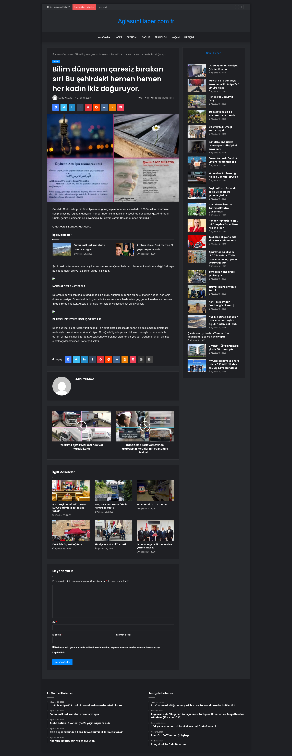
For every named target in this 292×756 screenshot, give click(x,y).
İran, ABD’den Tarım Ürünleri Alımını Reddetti (112, 506)
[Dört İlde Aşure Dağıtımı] (71, 530)
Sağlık (146, 37)
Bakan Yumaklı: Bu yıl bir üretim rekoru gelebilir (223, 160)
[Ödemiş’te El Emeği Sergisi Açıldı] (197, 131)
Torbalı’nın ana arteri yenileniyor (222, 273)
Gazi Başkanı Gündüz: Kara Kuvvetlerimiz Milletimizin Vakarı (69, 508)
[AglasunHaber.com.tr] (146, 21)
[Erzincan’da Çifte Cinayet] (155, 490)
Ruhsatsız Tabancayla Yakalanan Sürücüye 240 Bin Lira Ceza (224, 84)
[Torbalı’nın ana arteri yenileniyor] (197, 276)
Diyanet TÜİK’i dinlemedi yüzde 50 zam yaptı (224, 347)
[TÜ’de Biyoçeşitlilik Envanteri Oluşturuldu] (197, 116)
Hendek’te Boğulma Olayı (111, 7)
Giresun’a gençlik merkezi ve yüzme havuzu (154, 546)
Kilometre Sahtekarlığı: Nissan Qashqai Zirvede (223, 175)
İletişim (189, 37)
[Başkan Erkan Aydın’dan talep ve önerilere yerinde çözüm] (197, 193)
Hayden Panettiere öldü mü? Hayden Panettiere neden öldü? (223, 224)
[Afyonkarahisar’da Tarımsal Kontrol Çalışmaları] (197, 209)
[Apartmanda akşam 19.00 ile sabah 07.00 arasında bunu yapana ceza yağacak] (197, 256)
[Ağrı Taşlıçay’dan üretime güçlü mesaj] (197, 306)
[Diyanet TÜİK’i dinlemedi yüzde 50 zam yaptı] (197, 350)
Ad (54, 622)
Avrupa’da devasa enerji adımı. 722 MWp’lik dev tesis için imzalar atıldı (224, 364)
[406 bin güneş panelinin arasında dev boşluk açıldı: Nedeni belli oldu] (197, 321)
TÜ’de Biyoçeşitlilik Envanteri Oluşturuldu (222, 113)
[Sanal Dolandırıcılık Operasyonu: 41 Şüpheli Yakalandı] (197, 146)
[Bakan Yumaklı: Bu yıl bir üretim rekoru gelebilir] (197, 163)
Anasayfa (104, 37)
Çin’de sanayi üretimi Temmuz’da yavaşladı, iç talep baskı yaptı (208, 334)
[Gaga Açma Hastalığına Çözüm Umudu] (197, 70)
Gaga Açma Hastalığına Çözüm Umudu (223, 67)
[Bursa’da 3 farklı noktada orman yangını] (62, 249)
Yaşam (176, 37)
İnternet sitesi (123, 634)
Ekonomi (132, 37)
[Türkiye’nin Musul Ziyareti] (113, 530)
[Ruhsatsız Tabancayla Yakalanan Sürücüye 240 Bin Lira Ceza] (197, 85)
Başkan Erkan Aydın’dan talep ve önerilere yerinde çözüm (223, 192)
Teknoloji (161, 37)
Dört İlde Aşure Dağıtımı (67, 544)
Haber (118, 37)
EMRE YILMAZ (65, 98)
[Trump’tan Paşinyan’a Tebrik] (197, 291)
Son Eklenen (213, 53)
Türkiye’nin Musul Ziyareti (110, 544)
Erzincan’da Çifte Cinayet (152, 504)
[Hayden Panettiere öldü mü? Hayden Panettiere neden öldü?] (197, 225)
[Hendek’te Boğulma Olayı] (197, 101)
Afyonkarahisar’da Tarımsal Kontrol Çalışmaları (220, 208)
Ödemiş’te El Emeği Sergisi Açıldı (220, 128)
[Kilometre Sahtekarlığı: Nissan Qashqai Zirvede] (197, 178)
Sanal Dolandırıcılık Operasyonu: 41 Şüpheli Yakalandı (223, 145)
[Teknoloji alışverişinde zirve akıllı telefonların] (197, 241)
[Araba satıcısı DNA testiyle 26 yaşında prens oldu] (125, 249)
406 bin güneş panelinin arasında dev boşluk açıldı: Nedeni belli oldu (223, 320)
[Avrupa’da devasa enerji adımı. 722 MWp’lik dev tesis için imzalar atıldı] (197, 365)
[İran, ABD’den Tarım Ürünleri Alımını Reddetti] (113, 490)
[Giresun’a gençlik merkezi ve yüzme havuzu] (155, 530)
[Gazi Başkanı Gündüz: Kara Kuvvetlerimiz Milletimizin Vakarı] (71, 490)
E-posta (57, 634)
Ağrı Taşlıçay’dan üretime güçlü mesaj (221, 303)
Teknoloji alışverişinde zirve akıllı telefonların (222, 238)
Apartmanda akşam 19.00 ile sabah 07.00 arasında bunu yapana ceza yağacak (223, 257)
